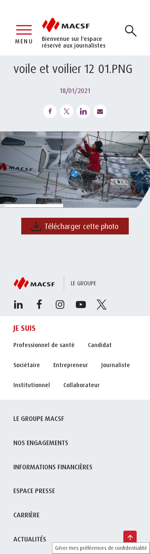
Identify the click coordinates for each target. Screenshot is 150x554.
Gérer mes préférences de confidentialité (101, 548)
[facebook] (39, 305)
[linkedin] (18, 305)
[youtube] (81, 305)
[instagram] (60, 305)
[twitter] (102, 305)
